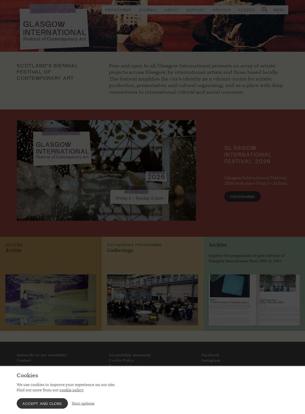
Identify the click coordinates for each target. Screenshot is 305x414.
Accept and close (42, 403)
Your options (83, 403)
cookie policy (71, 390)
